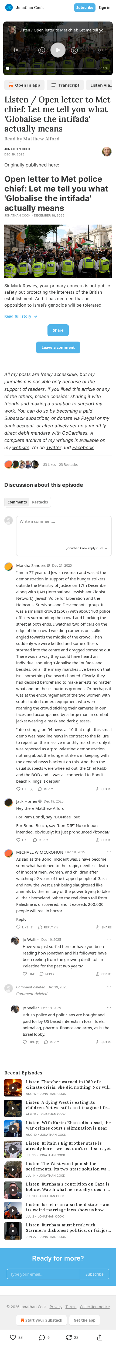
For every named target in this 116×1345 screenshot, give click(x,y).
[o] (13, 1088)
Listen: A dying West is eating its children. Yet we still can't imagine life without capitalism (66, 1105)
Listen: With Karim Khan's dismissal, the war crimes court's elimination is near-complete (68, 1125)
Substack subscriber (26, 418)
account (25, 425)
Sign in (105, 7)
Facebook (83, 447)
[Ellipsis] (109, 565)
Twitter (53, 447)
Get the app (84, 1320)
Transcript (69, 85)
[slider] (52, 68)
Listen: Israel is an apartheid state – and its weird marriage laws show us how (68, 1207)
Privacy (56, 1306)
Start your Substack (43, 1320)
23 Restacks (68, 464)
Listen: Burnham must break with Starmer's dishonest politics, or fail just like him (68, 1227)
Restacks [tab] (40, 502)
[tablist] (27, 502)
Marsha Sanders (31, 565)
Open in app (27, 85)
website (20, 447)
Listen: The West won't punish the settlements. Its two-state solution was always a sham (67, 1166)
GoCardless (74, 433)
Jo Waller (31, 939)
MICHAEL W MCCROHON (39, 852)
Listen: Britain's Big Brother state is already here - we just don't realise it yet (68, 1146)
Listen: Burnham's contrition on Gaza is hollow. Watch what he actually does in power (68, 1186)
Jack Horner (27, 801)
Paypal (88, 418)
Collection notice (95, 1306)
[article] (58, 1087)
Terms (71, 1306)
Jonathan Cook (17, 149)
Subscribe (84, 7)
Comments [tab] (17, 502)
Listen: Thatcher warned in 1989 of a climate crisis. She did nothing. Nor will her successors (68, 1084)
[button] (16, 50)
